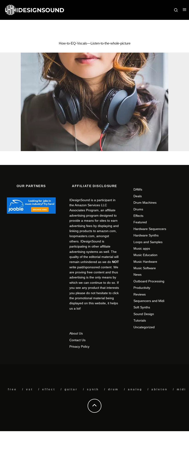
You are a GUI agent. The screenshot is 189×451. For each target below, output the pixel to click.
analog (135, 389)
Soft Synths (141, 307)
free (12, 389)
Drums (138, 209)
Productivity (141, 288)
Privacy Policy (79, 346)
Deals (137, 196)
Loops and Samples (147, 242)
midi (181, 389)
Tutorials (139, 320)
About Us (76, 333)
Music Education (145, 255)
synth (93, 389)
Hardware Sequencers (149, 229)
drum (113, 389)
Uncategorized (144, 327)
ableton (159, 389)
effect (48, 389)
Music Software (144, 268)
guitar (71, 389)
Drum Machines (145, 202)
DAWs (137, 189)
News (137, 274)
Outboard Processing (148, 281)
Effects (138, 216)
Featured (140, 222)
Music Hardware (145, 261)
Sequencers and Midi (148, 301)
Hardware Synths (146, 235)
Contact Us (77, 340)
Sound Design (143, 314)
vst (29, 389)
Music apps (141, 248)
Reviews (139, 294)
